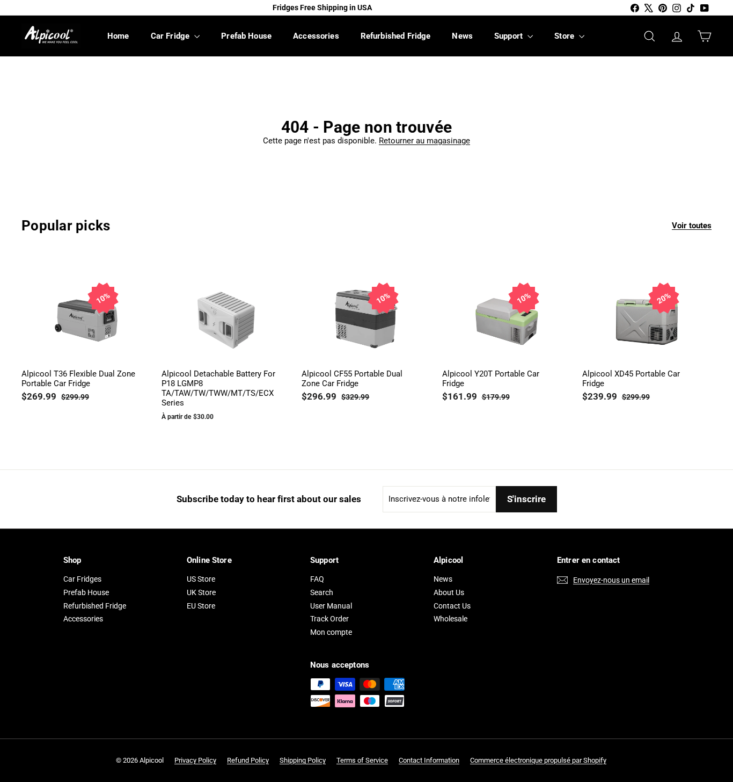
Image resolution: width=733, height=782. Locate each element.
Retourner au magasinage (424, 141)
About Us (449, 592)
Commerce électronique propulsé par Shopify (538, 760)
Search (321, 592)
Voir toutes (692, 225)
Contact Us (452, 606)
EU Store (201, 606)
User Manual (331, 606)
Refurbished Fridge (396, 36)
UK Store (201, 592)
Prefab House (246, 36)
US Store (201, 579)
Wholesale (450, 618)
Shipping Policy (303, 760)
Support (509, 36)
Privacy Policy (195, 760)
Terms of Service (362, 760)
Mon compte (331, 632)
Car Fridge (171, 36)
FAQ (317, 579)
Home (118, 36)
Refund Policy (248, 760)
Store (565, 36)
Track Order (329, 618)
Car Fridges (82, 579)
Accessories (316, 36)
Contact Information (429, 760)
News (462, 36)
